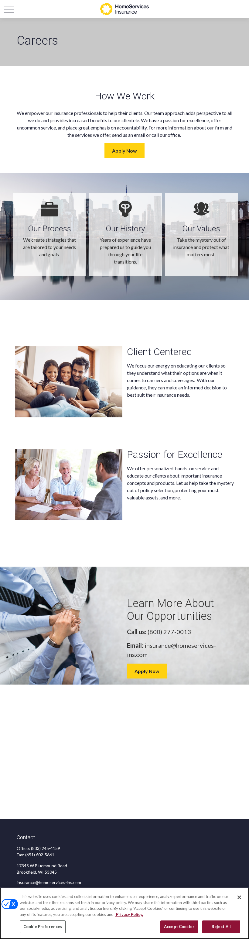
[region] (124, 913)
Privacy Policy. (129, 914)
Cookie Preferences (42, 926)
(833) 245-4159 (45, 848)
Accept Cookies (179, 926)
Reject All (221, 926)
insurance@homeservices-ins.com (49, 882)
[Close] (239, 897)
